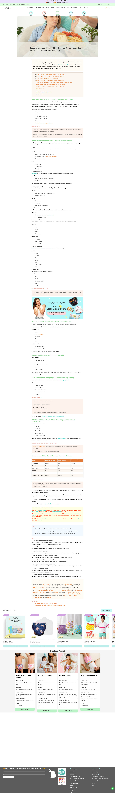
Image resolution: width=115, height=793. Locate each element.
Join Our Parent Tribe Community (77, 778)
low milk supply (59, 61)
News (93, 785)
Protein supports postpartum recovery (42, 248)
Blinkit (49, 597)
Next (113, 626)
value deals (35, 511)
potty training (78, 590)
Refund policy (73, 789)
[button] (30, 7)
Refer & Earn (73, 774)
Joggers (56, 592)
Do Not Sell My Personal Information (100, 778)
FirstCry (35, 597)
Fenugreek (34, 173)
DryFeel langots (48, 590)
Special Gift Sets (48, 508)
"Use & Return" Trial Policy (98, 776)
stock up (78, 518)
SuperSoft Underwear (39, 592)
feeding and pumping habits (61, 380)
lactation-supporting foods (65, 64)
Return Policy (95, 780)
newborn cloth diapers (39, 587)
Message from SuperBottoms (44, 92)
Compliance (72, 790)
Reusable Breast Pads (39, 446)
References (39, 94)
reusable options (62, 438)
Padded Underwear (67, 590)
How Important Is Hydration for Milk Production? (50, 80)
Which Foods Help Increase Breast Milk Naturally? (50, 76)
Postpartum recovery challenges (44, 123)
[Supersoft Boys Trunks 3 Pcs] (96, 626)
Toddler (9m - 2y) (16, 4)
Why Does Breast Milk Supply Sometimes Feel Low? (50, 74)
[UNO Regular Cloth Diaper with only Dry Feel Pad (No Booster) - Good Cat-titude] (42, 626)
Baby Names (72, 772)
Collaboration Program (75, 781)
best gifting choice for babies (73, 594)
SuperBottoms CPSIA (74, 783)
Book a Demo (95, 771)
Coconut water (39, 334)
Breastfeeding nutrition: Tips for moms (46, 603)
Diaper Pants (40, 590)
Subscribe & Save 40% (75, 776)
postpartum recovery (51, 156)
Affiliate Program (74, 780)
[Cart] (111, 8)
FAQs (37, 90)
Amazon (66, 595)
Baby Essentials (56, 511)
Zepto (39, 597)
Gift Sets (34, 515)
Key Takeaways (40, 88)
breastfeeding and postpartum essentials (53, 416)
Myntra (71, 595)
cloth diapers (68, 584)
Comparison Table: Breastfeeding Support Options (50, 86)
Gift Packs (45, 518)
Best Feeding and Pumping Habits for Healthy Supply (50, 84)
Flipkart (76, 595)
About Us (72, 771)
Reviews (71, 785)
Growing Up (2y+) (25, 4)
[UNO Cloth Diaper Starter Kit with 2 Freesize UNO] (15, 626)
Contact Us (94, 781)
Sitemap (94, 783)
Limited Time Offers (37, 508)
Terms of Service (73, 787)
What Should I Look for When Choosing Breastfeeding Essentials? (54, 82)
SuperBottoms (46, 584)
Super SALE (42, 510)
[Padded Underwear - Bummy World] (69, 626)
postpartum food (49, 215)
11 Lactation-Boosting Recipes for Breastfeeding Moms (50, 605)
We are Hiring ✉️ (95, 774)
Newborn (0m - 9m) (7, 4)
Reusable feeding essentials (52, 504)
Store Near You (95, 772)
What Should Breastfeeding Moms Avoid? (47, 78)
